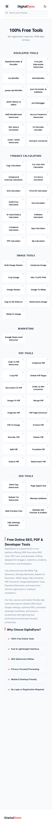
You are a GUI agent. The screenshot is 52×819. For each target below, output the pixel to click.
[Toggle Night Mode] (45, 6)
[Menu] (7, 6)
